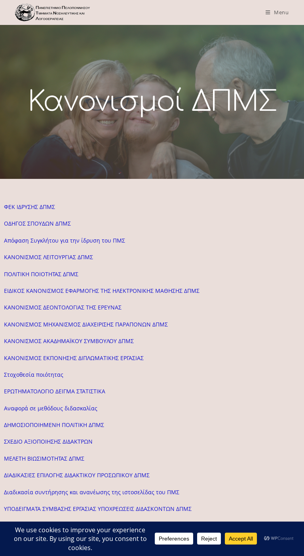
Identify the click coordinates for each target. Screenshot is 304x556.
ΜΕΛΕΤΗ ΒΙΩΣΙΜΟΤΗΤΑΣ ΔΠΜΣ (44, 458)
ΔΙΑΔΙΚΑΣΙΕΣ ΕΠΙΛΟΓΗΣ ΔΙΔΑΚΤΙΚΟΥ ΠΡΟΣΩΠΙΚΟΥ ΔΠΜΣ (77, 475)
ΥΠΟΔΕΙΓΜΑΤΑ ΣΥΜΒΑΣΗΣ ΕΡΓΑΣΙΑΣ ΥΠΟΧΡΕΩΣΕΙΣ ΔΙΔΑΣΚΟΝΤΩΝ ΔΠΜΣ (98, 508)
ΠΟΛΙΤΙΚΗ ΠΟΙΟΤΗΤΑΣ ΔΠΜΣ (41, 274)
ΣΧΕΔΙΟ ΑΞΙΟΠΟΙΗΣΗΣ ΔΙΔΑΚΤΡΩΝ (48, 441)
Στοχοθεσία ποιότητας (33, 374)
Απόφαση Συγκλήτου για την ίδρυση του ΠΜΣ (64, 240)
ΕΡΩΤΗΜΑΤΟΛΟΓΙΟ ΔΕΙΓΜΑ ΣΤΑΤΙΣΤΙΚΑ (54, 391)
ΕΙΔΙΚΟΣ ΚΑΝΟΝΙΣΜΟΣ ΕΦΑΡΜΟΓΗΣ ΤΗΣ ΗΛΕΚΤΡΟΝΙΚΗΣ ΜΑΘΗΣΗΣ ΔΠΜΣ (102, 290)
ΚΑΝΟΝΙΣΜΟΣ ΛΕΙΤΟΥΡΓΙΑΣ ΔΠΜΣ (48, 257)
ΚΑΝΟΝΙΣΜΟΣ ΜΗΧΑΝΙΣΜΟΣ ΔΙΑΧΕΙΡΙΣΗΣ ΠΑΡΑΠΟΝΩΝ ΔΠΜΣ (86, 324)
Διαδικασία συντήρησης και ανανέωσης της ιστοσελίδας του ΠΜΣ (91, 492)
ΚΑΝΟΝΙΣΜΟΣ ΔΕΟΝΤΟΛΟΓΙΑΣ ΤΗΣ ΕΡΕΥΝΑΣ (63, 307)
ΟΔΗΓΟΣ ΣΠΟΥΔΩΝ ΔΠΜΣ (37, 223)
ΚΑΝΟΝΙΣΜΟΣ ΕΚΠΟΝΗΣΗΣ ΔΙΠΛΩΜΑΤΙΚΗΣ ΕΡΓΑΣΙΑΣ (74, 358)
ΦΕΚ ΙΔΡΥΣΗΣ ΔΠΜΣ (29, 207)
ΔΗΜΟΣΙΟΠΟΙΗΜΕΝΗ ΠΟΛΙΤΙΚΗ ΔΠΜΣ (54, 425)
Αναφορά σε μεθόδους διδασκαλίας (50, 408)
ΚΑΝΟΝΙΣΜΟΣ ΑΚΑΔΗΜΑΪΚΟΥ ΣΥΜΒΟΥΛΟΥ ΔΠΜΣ (69, 341)
